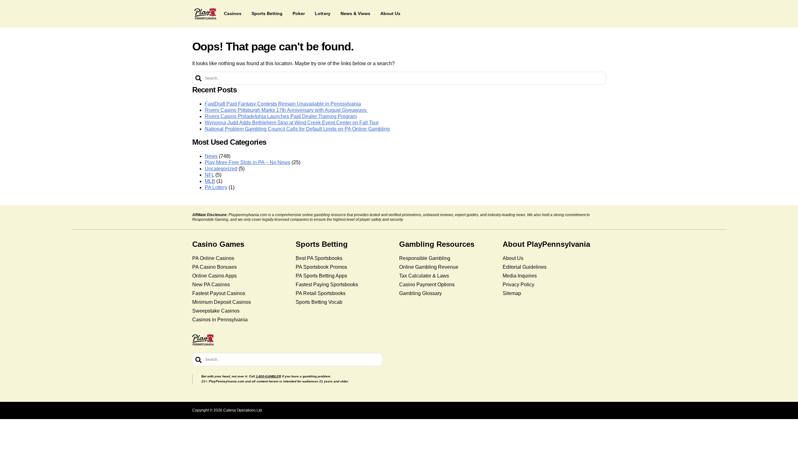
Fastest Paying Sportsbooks (327, 284)
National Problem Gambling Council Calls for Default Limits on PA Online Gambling (297, 129)
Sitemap (512, 293)
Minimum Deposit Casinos (221, 302)
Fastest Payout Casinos (218, 293)
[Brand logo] (205, 13)
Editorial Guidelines (525, 267)
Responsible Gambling (424, 258)
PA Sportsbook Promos (321, 267)
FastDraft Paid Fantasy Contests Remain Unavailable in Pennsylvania (283, 103)
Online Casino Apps (214, 275)
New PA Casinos (211, 284)
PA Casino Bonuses (214, 267)
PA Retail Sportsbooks (321, 293)
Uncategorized (221, 168)
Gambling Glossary (420, 293)
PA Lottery (216, 187)
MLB (210, 181)
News (211, 156)
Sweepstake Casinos (216, 311)
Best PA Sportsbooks (319, 258)
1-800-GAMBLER (268, 376)
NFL (209, 175)
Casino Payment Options (427, 284)
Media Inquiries (520, 275)
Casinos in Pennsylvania (220, 319)
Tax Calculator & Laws (424, 275)
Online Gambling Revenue (428, 267)
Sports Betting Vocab (319, 302)
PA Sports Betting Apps (321, 275)
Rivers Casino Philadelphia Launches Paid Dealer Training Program (281, 116)
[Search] (198, 78)
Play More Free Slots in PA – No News (247, 162)
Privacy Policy (518, 284)
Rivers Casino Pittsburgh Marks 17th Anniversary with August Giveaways (286, 110)
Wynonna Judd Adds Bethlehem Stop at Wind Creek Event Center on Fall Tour (292, 122)
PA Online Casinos (213, 258)
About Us (513, 258)
